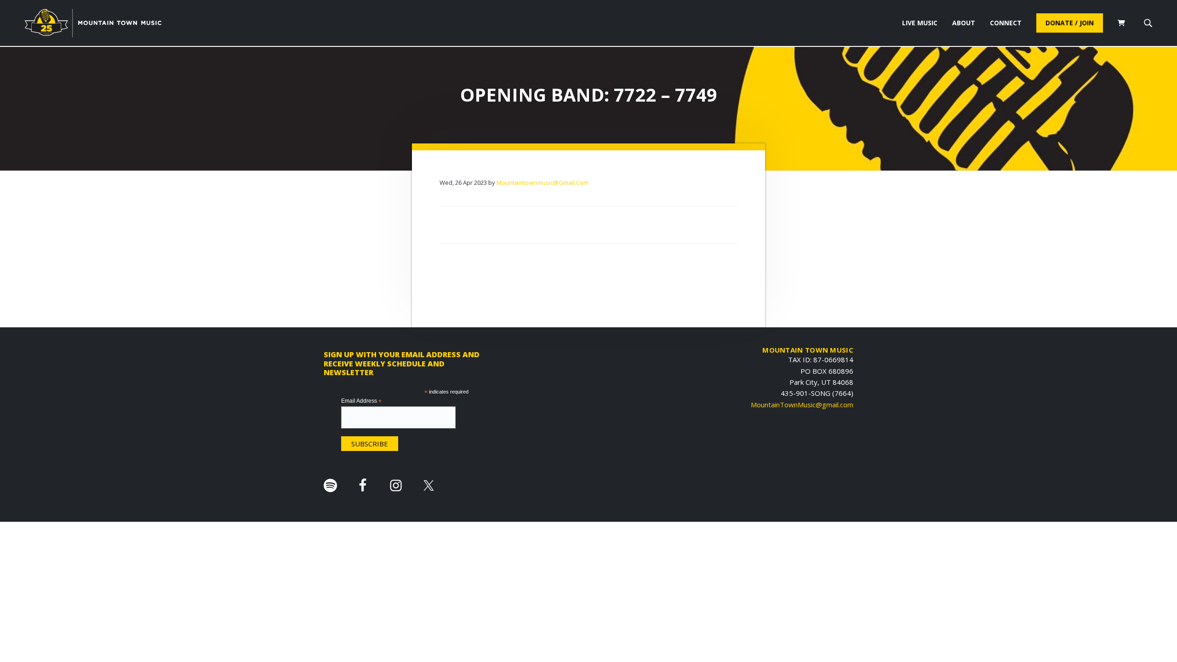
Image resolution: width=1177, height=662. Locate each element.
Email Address (361, 401)
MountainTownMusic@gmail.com (802, 404)
